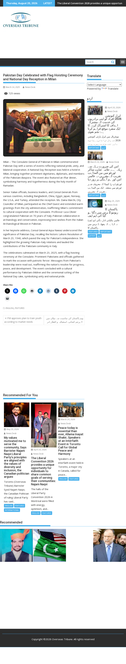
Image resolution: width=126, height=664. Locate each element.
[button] (36, 144)
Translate (113, 88)
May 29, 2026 (12, 429)
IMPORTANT (94, 147)
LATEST (92, 235)
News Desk (30, 87)
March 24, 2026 (67, 419)
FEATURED (19, 308)
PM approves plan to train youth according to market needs (23, 320)
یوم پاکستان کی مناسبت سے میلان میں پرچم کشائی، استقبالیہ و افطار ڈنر (64, 320)
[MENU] (122, 62)
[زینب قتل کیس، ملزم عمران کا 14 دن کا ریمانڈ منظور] (16, 546)
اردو (103, 147)
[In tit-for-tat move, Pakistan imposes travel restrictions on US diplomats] (49, 546)
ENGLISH (10, 308)
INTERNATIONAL (12, 510)
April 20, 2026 (39, 449)
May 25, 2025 (113, 201)
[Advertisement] (82, 34)
